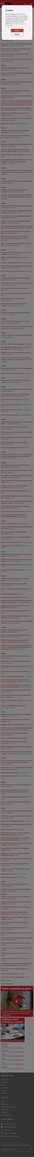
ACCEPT (17, 30)
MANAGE (17, 34)
